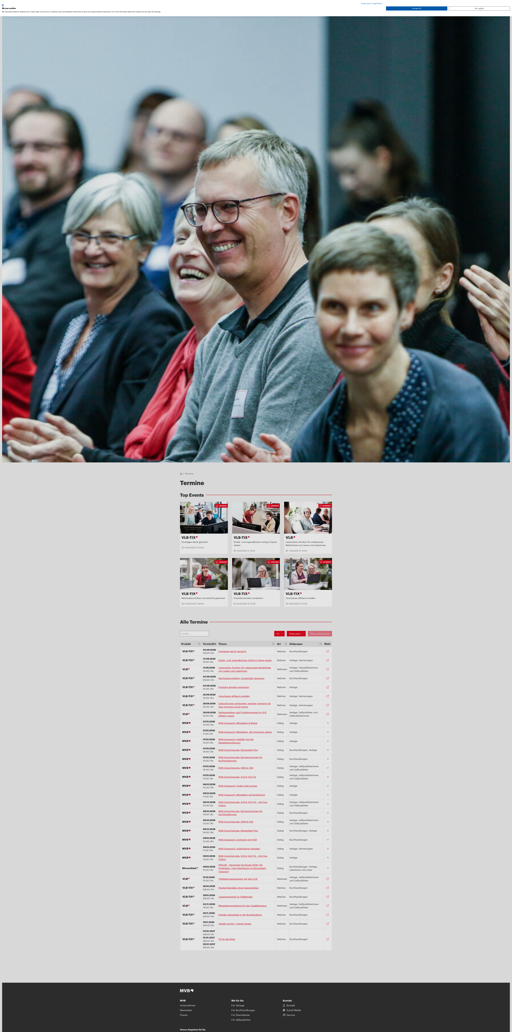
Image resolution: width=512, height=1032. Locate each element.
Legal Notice (377, 3)
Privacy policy (366, 3)
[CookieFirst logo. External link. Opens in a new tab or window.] (3, 5)
